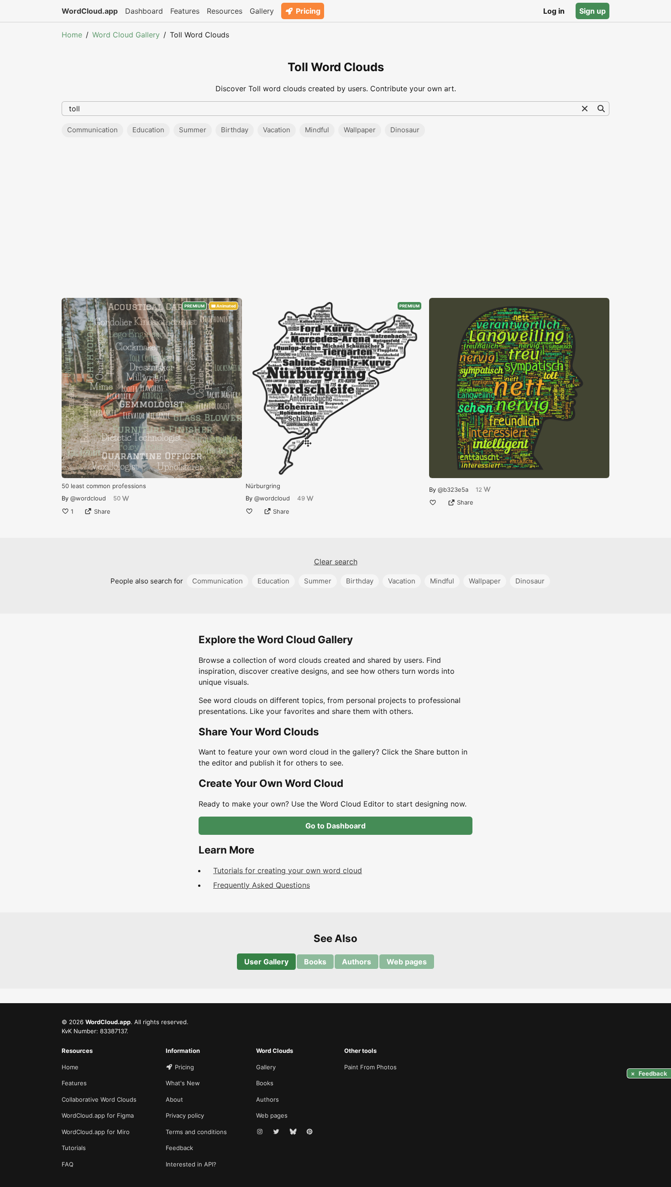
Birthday (234, 129)
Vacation (276, 129)
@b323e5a (453, 489)
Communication (92, 129)
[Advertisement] (335, 220)
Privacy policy (185, 1115)
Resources (224, 11)
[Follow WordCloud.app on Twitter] (277, 1132)
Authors (356, 961)
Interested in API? (191, 1164)
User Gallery (266, 961)
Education (148, 129)
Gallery (262, 11)
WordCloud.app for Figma (98, 1115)
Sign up (592, 11)
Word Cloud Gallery (126, 34)
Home (72, 34)
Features (184, 11)
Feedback (179, 1147)
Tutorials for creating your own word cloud (287, 870)
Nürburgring (263, 485)
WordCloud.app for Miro (96, 1131)
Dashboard (144, 11)
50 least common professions (104, 485)
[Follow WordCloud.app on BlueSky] (294, 1132)
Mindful (317, 129)
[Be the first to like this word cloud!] (249, 511)
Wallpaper (360, 129)
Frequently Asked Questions (261, 885)
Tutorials (74, 1147)
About (174, 1099)
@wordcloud (88, 498)
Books (315, 961)
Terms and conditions (196, 1131)
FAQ (67, 1164)
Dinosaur (404, 129)
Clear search (335, 561)
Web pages (407, 961)
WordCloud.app (90, 11)
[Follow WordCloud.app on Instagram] (260, 1132)
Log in (554, 11)
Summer (192, 129)
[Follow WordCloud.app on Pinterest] (310, 1132)
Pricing (308, 11)
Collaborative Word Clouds (99, 1099)
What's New (183, 1083)
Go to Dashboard (335, 825)
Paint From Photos (370, 1067)
